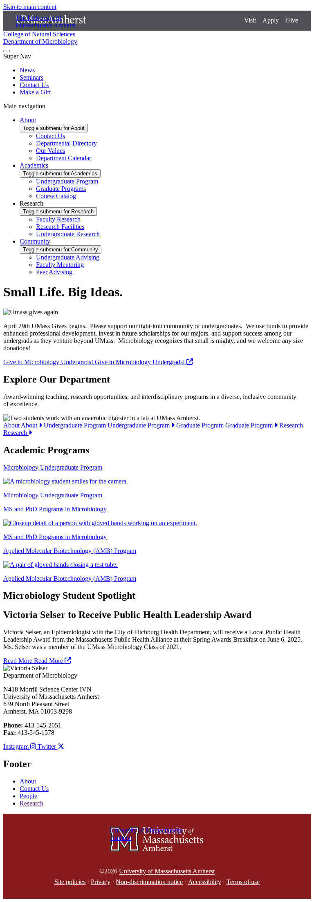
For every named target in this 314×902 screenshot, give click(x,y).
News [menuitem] (27, 70)
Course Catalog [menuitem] (56, 195)
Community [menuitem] (35, 241)
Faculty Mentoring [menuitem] (60, 264)
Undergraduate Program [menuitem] (67, 181)
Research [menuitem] (31, 203)
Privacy (100, 881)
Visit (250, 20)
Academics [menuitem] (34, 165)
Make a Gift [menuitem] (35, 92)
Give (291, 20)
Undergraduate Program (107, 425)
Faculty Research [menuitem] (58, 219)
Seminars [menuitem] (31, 77)
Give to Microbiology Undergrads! (94, 361)
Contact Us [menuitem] (34, 84)
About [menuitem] (28, 119)
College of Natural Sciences (39, 34)
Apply (270, 20)
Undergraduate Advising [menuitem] (67, 257)
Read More (34, 660)
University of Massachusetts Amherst (167, 871)
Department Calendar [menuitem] (63, 157)
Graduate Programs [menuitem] (61, 188)
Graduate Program (225, 425)
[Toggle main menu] (6, 51)
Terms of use (243, 881)
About (21, 425)
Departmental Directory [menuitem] (66, 143)
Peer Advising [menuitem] (54, 272)
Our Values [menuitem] (50, 150)
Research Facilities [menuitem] (60, 226)
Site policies (69, 881)
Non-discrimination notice (149, 881)
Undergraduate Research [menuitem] (68, 234)
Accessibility (204, 881)
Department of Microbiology (40, 41)
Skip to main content (29, 6)
